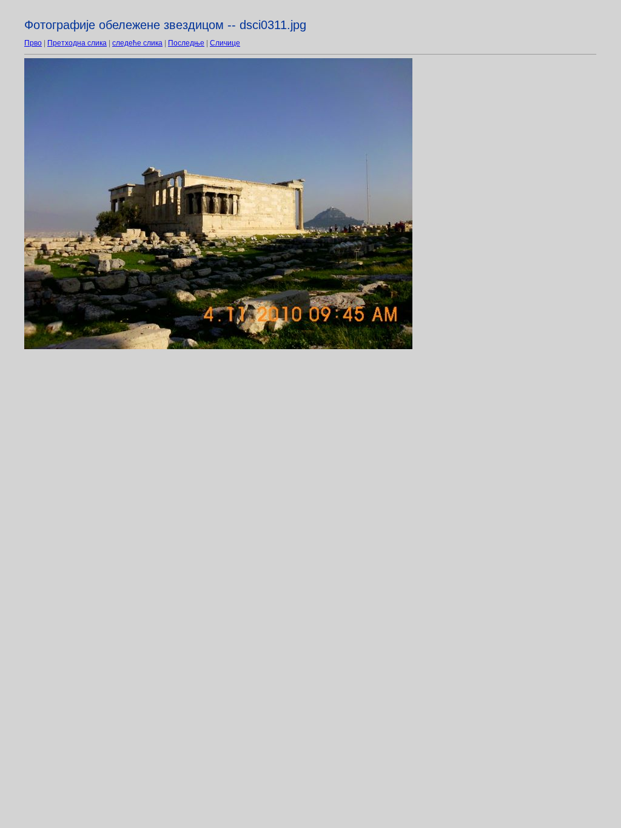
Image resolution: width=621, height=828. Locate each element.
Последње (186, 43)
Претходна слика (77, 43)
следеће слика (137, 43)
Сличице (225, 43)
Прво (33, 43)
